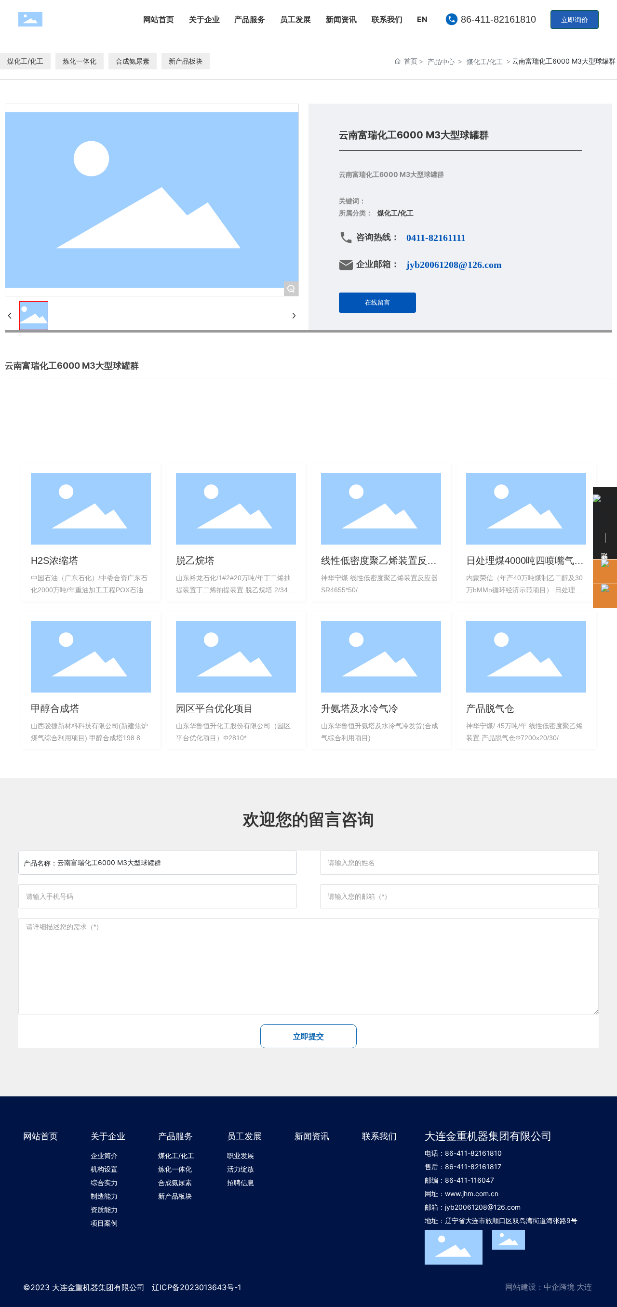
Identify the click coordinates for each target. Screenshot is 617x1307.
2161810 (488, 1153)
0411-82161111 (436, 237)
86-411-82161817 (473, 1166)
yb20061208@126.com (483, 1207)
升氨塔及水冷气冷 (359, 708)
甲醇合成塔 (55, 708)
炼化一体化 (79, 61)
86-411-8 (460, 1153)
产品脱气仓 (490, 708)
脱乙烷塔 (195, 560)
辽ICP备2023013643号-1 (196, 1287)
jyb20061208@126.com (454, 264)
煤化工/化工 (25, 61)
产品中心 (441, 61)
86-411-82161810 (498, 19)
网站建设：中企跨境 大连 (548, 1287)
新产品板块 (185, 61)
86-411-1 (459, 1180)
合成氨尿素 (132, 61)
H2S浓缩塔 (54, 560)
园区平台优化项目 (214, 708)
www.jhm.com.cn (471, 1193)
